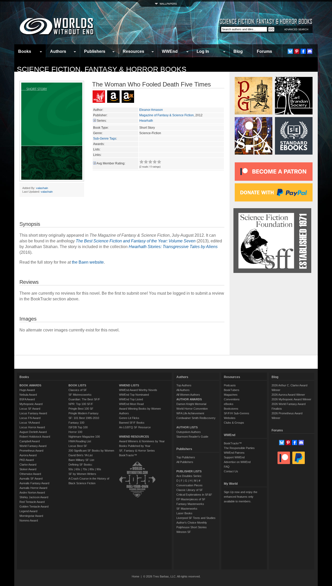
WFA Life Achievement (190, 413)
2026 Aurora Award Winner (288, 394)
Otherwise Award (30, 473)
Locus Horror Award (32, 427)
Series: (102, 120)
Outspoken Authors (188, 431)
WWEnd (170, 51)
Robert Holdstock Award (34, 436)
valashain (42, 188)
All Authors (183, 390)
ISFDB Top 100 (78, 427)
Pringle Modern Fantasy (83, 413)
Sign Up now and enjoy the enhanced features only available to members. (240, 496)
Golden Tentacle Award (34, 506)
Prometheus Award (31, 450)
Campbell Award (29, 441)
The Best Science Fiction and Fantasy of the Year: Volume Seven (136, 241)
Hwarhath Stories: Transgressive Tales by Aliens (173, 246)
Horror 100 (75, 431)
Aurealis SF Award (31, 478)
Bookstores (231, 408)
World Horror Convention (192, 408)
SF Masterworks (186, 508)
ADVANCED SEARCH (296, 29)
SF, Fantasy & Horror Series (137, 450)
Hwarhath (146, 120)
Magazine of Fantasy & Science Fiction (166, 115)
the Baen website (88, 262)
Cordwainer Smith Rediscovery (196, 417)
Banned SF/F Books (131, 422)
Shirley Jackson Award (33, 497)
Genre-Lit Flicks (129, 417)
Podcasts (230, 385)
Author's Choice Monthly (191, 522)
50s (70, 469)
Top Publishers (185, 457)
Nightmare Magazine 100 (84, 436)
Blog (238, 51)
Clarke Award (27, 464)
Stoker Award (27, 469)
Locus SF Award (29, 408)
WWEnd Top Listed (131, 399)
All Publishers (184, 462)
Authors (58, 51)
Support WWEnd (234, 457)
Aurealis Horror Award (33, 487)
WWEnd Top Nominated (134, 394)
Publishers (94, 51)
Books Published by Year (134, 445)
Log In (203, 51)
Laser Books (184, 513)
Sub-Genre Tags (104, 138)
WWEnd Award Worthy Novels (138, 390)
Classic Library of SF (189, 489)
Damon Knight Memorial (191, 404)
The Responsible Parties (239, 448)
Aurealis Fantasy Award (34, 483)
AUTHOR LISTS (187, 427)
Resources (133, 51)
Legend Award (28, 511)
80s (91, 469)
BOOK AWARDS (30, 385)
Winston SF (183, 531)
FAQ (227, 466)
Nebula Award (28, 394)
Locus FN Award (29, 417)
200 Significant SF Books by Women (91, 450)
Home (135, 576)
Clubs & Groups (234, 422)
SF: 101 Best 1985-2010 (83, 417)
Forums (264, 51)
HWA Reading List (79, 441)
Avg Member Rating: (110, 163)
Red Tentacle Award (32, 501)
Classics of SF (77, 390)
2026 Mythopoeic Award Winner (291, 399)
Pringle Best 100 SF (80, 408)
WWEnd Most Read (131, 404)
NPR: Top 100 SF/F (80, 404)
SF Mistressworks (80, 394)
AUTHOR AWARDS (189, 399)
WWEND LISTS (129, 385)
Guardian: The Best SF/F (84, 399)
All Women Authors (188, 394)
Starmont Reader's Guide (192, 436)
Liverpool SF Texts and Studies (196, 517)
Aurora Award (28, 455)
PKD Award (26, 459)
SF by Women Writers (82, 473)
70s (84, 469)
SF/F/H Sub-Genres (236, 413)
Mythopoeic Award (31, 404)
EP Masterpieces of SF (190, 499)
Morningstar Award (31, 515)
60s (77, 469)
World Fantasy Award (32, 445)
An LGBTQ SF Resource (135, 427)
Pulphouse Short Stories (191, 527)
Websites (230, 417)
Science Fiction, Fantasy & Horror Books (101, 69)
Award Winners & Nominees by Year (142, 441)
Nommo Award (28, 520)
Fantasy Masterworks (190, 503)
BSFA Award (27, 399)
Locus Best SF (77, 445)
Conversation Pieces (189, 485)
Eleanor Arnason (151, 110)
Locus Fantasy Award (33, 413)
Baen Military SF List (81, 459)
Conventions (232, 399)
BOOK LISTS (77, 385)
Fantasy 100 (76, 422)
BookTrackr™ (128, 455)
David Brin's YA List (80, 455)
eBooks (228, 404)
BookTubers (231, 390)
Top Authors (183, 385)
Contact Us (231, 471)
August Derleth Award (33, 431)
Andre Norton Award (32, 492)
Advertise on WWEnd (237, 462)
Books (24, 51)
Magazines (231, 394)
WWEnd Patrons (234, 452)
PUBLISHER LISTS (189, 471)
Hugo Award (27, 390)
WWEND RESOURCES (134, 436)
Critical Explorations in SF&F (194, 494)
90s (98, 469)
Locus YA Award (29, 422)
